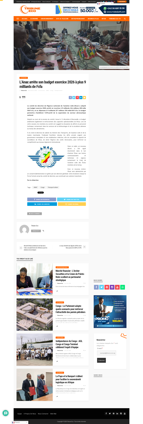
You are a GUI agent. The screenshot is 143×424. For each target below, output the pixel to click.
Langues (84, 2)
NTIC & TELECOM (62, 18)
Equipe (20, 413)
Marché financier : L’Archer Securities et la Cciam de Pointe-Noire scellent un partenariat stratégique (70, 275)
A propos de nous (36, 2)
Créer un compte (64, 2)
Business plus (93, 18)
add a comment (35, 214)
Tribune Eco (24, 90)
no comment (41, 90)
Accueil (25, 18)
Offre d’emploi (92, 2)
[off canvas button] (18, 18)
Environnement (47, 18)
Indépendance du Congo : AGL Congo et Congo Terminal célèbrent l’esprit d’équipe (69, 344)
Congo (51, 90)
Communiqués (76, 2)
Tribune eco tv (115, 18)
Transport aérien (58, 90)
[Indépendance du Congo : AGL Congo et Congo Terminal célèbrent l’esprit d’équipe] (35, 350)
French (102, 3)
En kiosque (55, 2)
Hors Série (60, 337)
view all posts (36, 231)
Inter (104, 18)
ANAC (47, 90)
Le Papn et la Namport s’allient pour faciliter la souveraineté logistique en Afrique (69, 379)
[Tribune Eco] (31, 9)
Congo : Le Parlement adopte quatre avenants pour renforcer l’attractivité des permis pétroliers (70, 309)
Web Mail (53, 413)
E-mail (100, 348)
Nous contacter (46, 2)
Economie (34, 18)
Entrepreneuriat (78, 18)
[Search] (124, 18)
